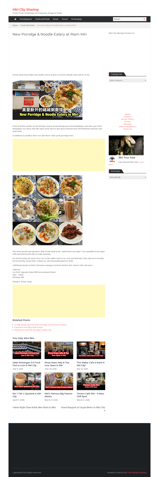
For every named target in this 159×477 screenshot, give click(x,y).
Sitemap (127, 124)
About (127, 114)
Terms (127, 122)
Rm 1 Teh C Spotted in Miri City (27, 395)
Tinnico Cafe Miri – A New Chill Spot (90, 395)
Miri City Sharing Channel (134, 473)
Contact (127, 117)
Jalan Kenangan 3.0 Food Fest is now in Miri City (26, 364)
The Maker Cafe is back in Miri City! (91, 364)
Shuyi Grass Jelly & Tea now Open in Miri (57, 364)
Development (26, 19)
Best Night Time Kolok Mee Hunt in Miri (35, 407)
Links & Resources (127, 126)
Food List (127, 129)
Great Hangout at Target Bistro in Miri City (83, 407)
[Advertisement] (59, 56)
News (55, 19)
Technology (76, 19)
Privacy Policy (127, 119)
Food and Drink (42, 19)
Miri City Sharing (26, 9)
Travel (65, 19)
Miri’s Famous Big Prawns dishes (58, 395)
